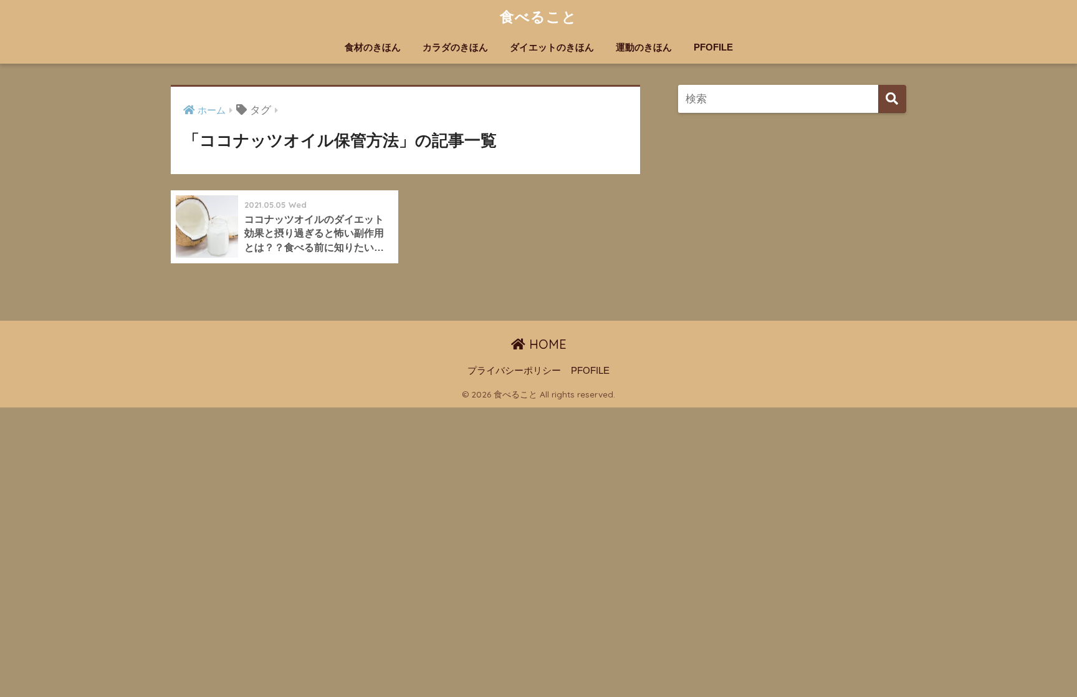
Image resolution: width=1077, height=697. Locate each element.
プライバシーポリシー (514, 371)
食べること (538, 16)
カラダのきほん (455, 47)
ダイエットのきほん (552, 47)
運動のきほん (644, 47)
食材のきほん (373, 47)
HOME (546, 344)
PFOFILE (713, 47)
